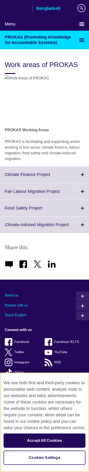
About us (12, 295)
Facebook (21, 342)
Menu (10, 24)
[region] (44, 422)
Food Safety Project (34, 210)
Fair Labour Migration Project (43, 194)
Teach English (15, 315)
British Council (17, 8)
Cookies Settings (44, 458)
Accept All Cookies (44, 440)
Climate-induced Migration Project (47, 227)
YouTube (60, 352)
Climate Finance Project (38, 177)
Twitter (19, 352)
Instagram (21, 362)
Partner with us (16, 305)
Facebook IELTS (66, 342)
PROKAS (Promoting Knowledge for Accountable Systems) (38, 40)
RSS (57, 362)
